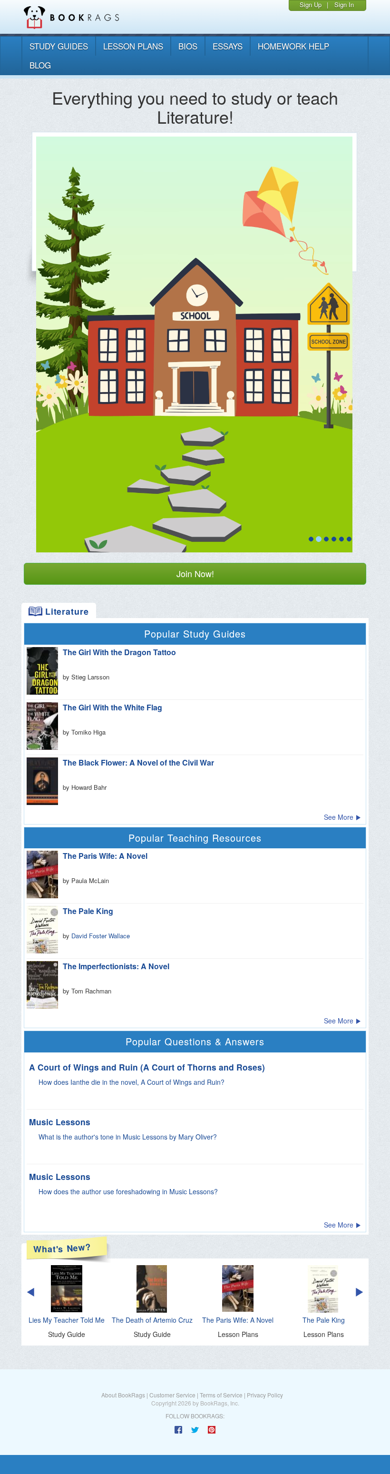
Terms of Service (221, 1395)
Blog (40, 65)
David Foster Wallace (100, 935)
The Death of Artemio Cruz (152, 1320)
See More (339, 817)
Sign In (344, 4)
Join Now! (195, 573)
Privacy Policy (265, 1395)
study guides (58, 46)
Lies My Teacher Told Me (67, 1320)
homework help (293, 46)
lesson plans (133, 46)
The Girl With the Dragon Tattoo (119, 652)
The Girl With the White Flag (112, 707)
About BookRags (123, 1395)
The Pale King (88, 910)
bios (187, 46)
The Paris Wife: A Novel (105, 855)
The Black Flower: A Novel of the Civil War (138, 762)
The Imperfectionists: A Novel (116, 966)
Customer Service (172, 1395)
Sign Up (311, 4)
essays (228, 46)
